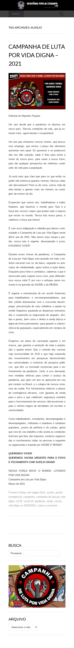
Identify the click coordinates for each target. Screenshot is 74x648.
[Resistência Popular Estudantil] (37, 5)
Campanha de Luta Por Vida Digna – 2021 (37, 55)
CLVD (19, 501)
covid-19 (28, 501)
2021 (42, 492)
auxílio (50, 492)
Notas (23, 492)
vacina (57, 501)
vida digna (14, 505)
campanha (29, 496)
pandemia (40, 501)
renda (50, 501)
